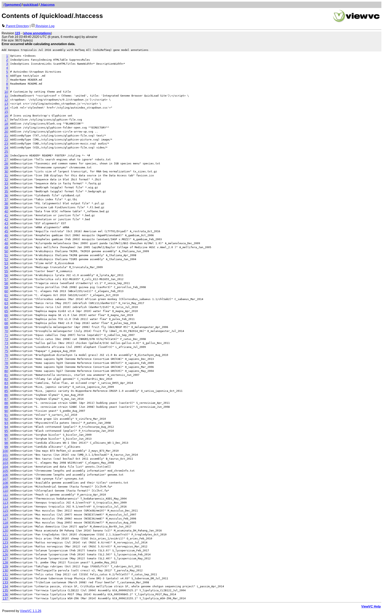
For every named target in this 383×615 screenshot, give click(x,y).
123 (5, 542)
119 (5, 526)
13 (6, 104)
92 (6, 419)
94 (6, 427)
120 (5, 530)
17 (6, 119)
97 (6, 439)
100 (5, 451)
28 (6, 163)
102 (5, 459)
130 (5, 570)
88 (6, 403)
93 (6, 423)
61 (6, 295)
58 (6, 283)
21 (6, 135)
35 (6, 191)
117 (5, 518)
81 (6, 375)
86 (6, 395)
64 (6, 307)
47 (6, 239)
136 (5, 594)
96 (6, 435)
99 (6, 447)
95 (6, 431)
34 (6, 187)
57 (6, 279)
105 (5, 471)
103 (5, 463)
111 (5, 495)
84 (6, 387)
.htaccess (47, 4)
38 (6, 203)
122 (5, 538)
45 (6, 231)
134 (5, 586)
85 (6, 391)
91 (6, 415)
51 (6, 255)
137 (5, 598)
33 (6, 183)
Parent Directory (17, 26)
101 (5, 455)
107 (5, 479)
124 (5, 546)
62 (6, 299)
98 (6, 443)
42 (6, 219)
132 (5, 578)
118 (5, 522)
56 (6, 275)
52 (6, 259)
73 (6, 343)
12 (6, 100)
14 (6, 108)
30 (6, 171)
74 (6, 347)
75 (6, 351)
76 (6, 355)
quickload (30, 4)
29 (6, 167)
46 (6, 235)
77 (6, 359)
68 (6, 323)
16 (6, 115)
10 (6, 92)
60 (6, 291)
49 (6, 247)
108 (5, 483)
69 (6, 327)
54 (6, 267)
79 (6, 367)
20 (6, 131)
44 (6, 227)
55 (6, 271)
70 (6, 331)
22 (6, 139)
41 (6, 215)
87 (6, 399)
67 (6, 319)
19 (6, 127)
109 (5, 487)
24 (6, 147)
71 (6, 335)
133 (5, 582)
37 (6, 199)
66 (6, 315)
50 (6, 251)
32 (6, 179)
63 (6, 303)
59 (6, 287)
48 (6, 243)
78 (6, 363)
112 (5, 498)
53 (6, 263)
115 (5, 510)
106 (5, 475)
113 (5, 502)
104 (5, 467)
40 (6, 211)
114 (5, 506)
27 (6, 159)
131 (5, 574)
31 (6, 175)
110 (5, 491)
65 (6, 311)
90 (6, 411)
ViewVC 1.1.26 (30, 611)
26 (6, 155)
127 (5, 558)
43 (6, 223)
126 (5, 554)
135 (5, 590)
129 (5, 566)
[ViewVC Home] (356, 22)
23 (6, 143)
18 (6, 123)
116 (5, 514)
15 (6, 112)
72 (6, 339)
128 (5, 562)
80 (6, 371)
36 (6, 195)
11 (6, 96)
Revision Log (44, 26)
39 (6, 207)
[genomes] (13, 4)
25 (6, 151)
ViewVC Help (371, 606)
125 (5, 550)
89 (6, 407)
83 (6, 383)
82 (6, 379)
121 (5, 534)
